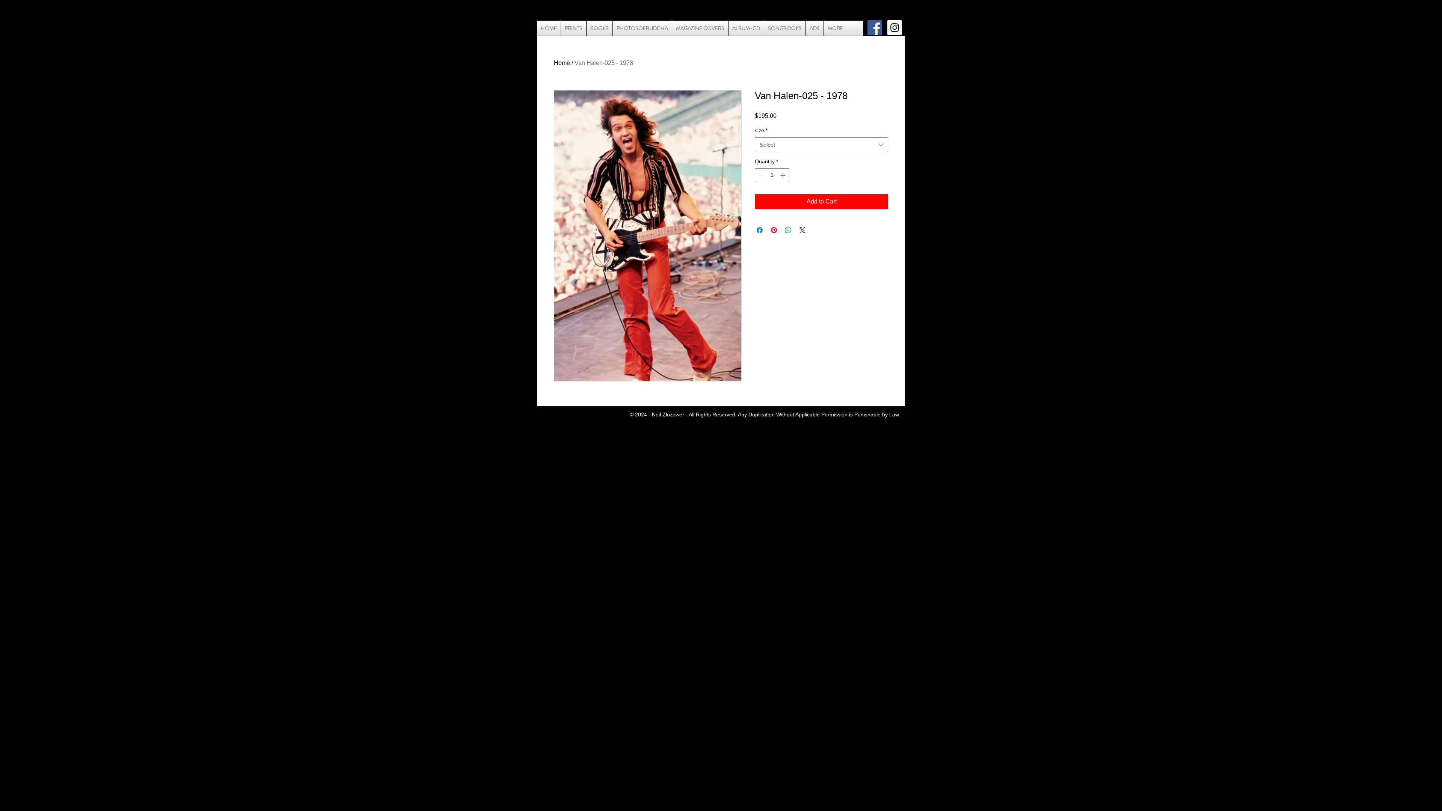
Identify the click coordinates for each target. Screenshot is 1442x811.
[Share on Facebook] (759, 230)
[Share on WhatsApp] (788, 230)
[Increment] (783, 175)
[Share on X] (802, 230)
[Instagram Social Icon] (894, 27)
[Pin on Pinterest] (773, 230)
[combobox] (821, 144)
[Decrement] (760, 175)
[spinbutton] (772, 175)
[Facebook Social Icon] (874, 27)
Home (562, 63)
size (761, 130)
